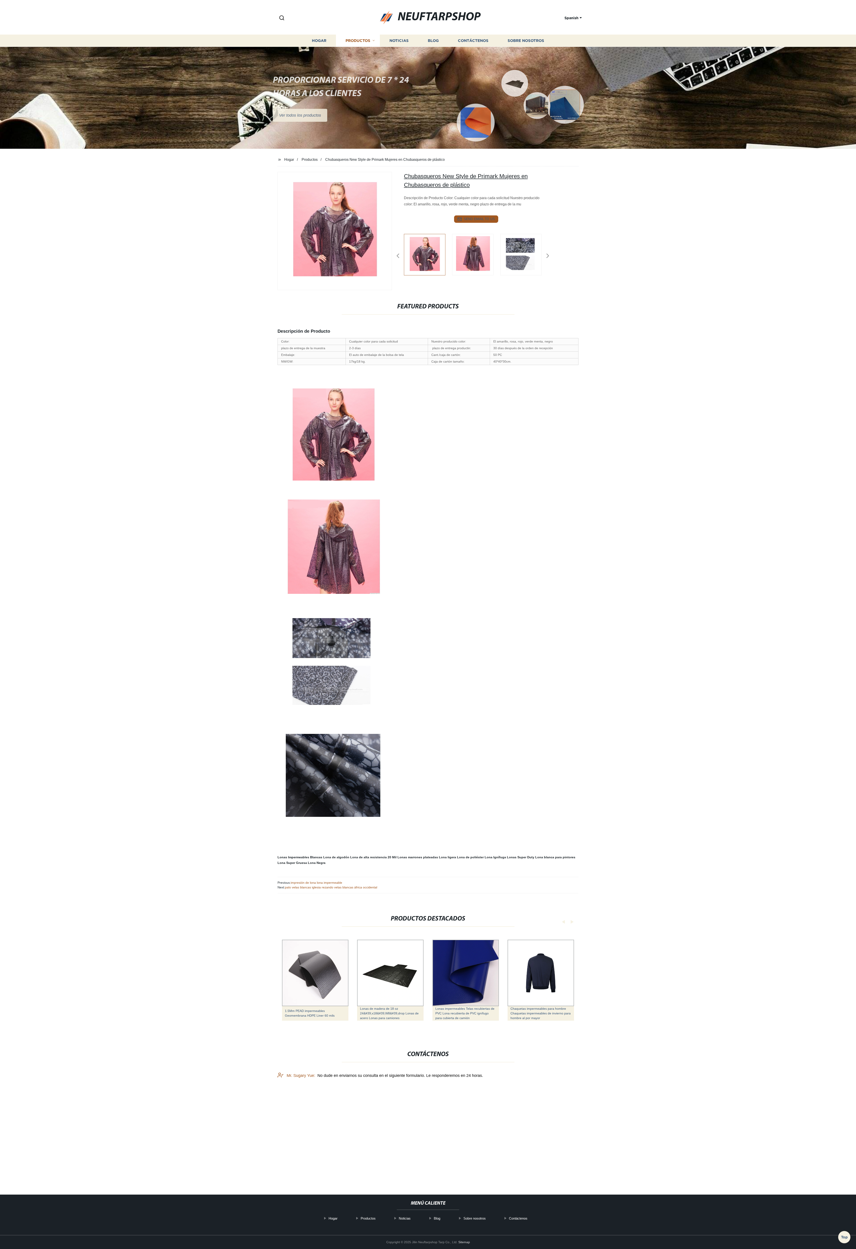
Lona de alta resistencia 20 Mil (373, 857)
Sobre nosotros (526, 41)
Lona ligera (447, 857)
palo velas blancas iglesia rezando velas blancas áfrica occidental (331, 887)
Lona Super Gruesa (292, 863)
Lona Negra (316, 863)
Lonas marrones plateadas (417, 857)
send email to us (479, 219)
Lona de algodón (336, 857)
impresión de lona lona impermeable (316, 882)
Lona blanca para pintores (555, 857)
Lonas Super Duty (520, 857)
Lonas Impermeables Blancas (300, 857)
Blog (433, 41)
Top (844, 1237)
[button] (282, 18)
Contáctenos (473, 41)
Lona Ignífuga (495, 857)
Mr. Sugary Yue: (300, 1075)
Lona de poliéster (470, 857)
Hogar (319, 41)
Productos (358, 41)
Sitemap (464, 1242)
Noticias (399, 41)
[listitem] (428, 254)
